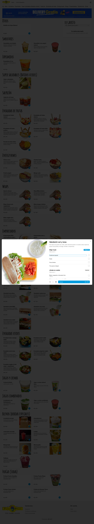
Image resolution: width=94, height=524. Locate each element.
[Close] (90, 241)
